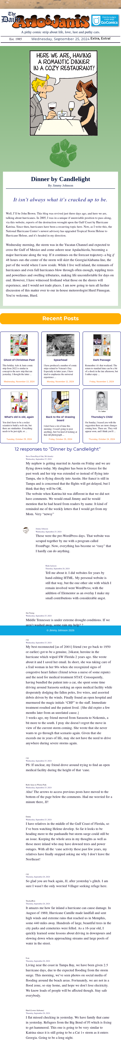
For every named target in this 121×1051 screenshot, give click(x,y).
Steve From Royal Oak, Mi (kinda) (39, 456)
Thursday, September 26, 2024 (57, 568)
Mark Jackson (51, 565)
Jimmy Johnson (42, 528)
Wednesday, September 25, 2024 (39, 459)
